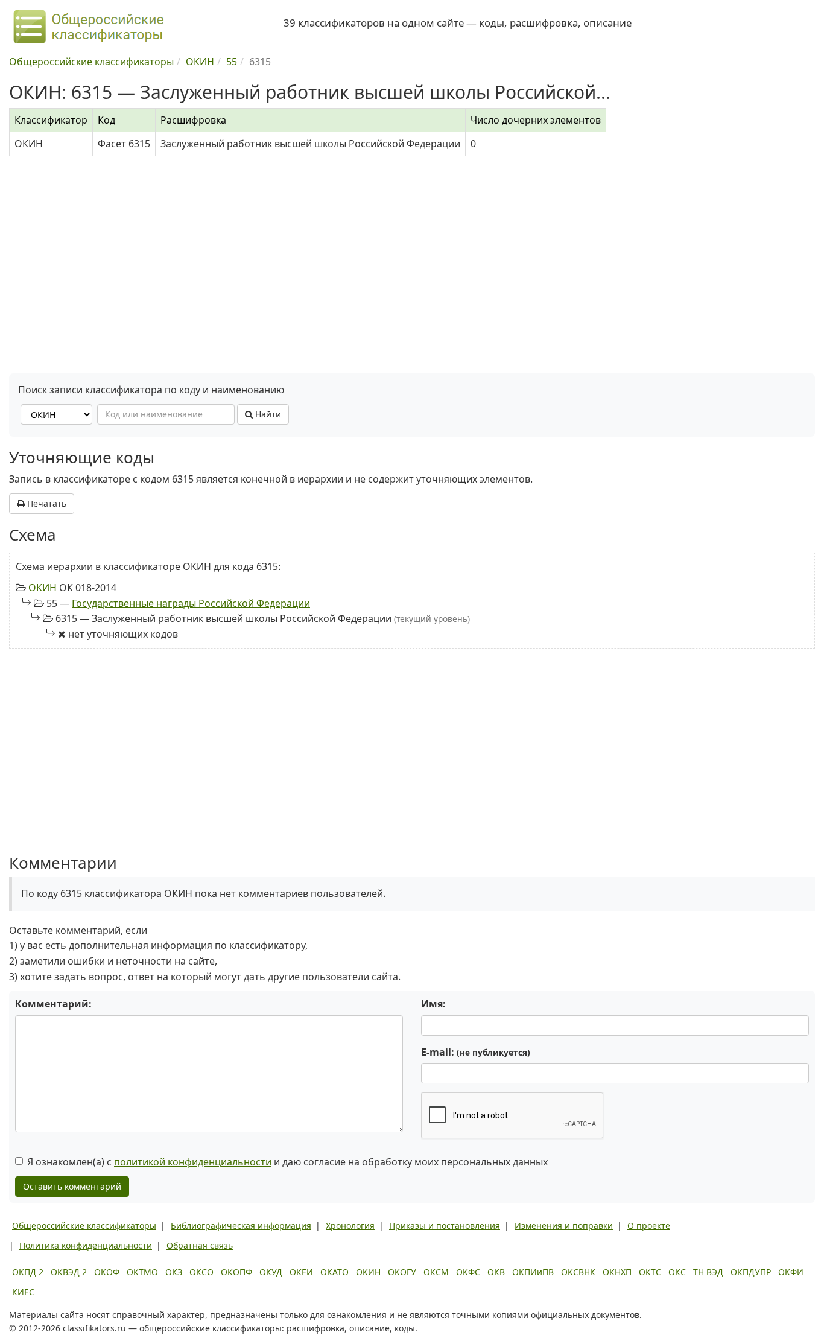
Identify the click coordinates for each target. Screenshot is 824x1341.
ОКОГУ (402, 1272)
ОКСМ (436, 1272)
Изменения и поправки (564, 1225)
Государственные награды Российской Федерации (191, 603)
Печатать (45, 503)
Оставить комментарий (72, 1186)
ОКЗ (173, 1272)
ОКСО (201, 1272)
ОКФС (468, 1272)
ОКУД (270, 1272)
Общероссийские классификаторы (84, 1225)
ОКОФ (106, 1272)
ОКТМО (142, 1272)
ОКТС (650, 1272)
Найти (267, 414)
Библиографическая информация (241, 1225)
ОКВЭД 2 (69, 1272)
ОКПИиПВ (533, 1272)
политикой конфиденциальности (192, 1161)
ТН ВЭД (708, 1272)
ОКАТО (334, 1272)
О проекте (648, 1225)
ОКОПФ (236, 1272)
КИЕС (23, 1292)
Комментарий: (53, 1003)
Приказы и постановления (444, 1225)
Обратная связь (199, 1245)
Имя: (433, 1003)
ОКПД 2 (27, 1272)
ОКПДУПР (751, 1272)
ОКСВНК (578, 1272)
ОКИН (42, 587)
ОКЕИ (301, 1272)
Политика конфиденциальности (85, 1245)
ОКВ (496, 1272)
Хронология (350, 1225)
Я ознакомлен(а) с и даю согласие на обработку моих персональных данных (287, 1161)
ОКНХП (617, 1272)
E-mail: (475, 1052)
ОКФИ (790, 1272)
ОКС (677, 1272)
